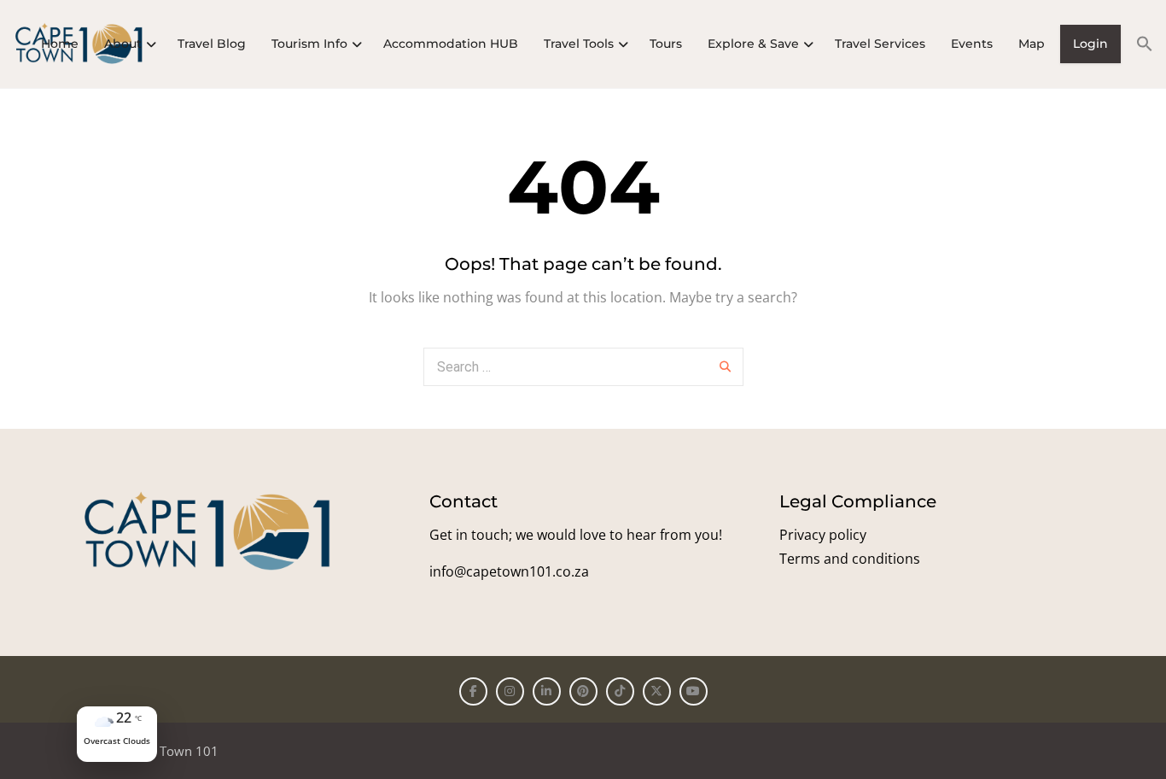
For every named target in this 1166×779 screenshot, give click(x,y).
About (123, 43)
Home (60, 43)
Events (972, 43)
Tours (666, 43)
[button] (1138, 43)
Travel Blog (212, 43)
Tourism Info (309, 43)
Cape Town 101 (173, 750)
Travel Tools (579, 43)
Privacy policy (822, 534)
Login (1090, 43)
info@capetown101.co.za (509, 571)
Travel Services (880, 43)
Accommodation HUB (450, 43)
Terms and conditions (849, 558)
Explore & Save (753, 43)
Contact (463, 501)
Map (1031, 43)
